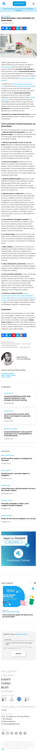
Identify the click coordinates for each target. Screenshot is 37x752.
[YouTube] (8, 733)
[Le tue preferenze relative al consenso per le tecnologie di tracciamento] (3, 749)
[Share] (25, 28)
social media (26, 344)
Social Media (5, 16)
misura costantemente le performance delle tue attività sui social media (17, 295)
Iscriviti (18, 653)
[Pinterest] (14, 28)
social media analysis (9, 345)
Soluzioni (8, 671)
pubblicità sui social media (25, 86)
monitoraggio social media (11, 344)
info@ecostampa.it (8, 721)
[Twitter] (6, 28)
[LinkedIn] (10, 28)
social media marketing (9, 347)
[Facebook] (3, 28)
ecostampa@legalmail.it (10, 724)
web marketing (6, 67)
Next (35, 583)
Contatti (4, 710)
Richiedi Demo (19, 3)
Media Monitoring (8, 375)
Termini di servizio (12, 648)
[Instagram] (21, 733)
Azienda (7, 691)
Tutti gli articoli (23, 359)
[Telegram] (17, 28)
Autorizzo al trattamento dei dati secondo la (19, 643)
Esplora (7, 675)
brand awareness (7, 342)
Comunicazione (7, 373)
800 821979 (7, 719)
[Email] (21, 28)
